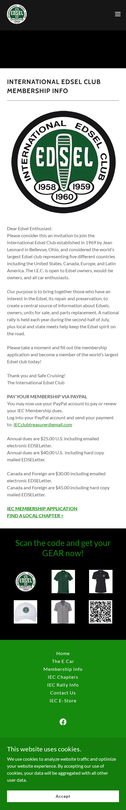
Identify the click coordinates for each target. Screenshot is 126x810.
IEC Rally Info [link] (63, 684)
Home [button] (63, 653)
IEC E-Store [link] (63, 700)
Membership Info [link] (63, 669)
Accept (63, 796)
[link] (17, 14)
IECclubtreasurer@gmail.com (42, 424)
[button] (118, 14)
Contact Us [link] (63, 692)
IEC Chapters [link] (63, 677)
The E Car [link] (63, 661)
